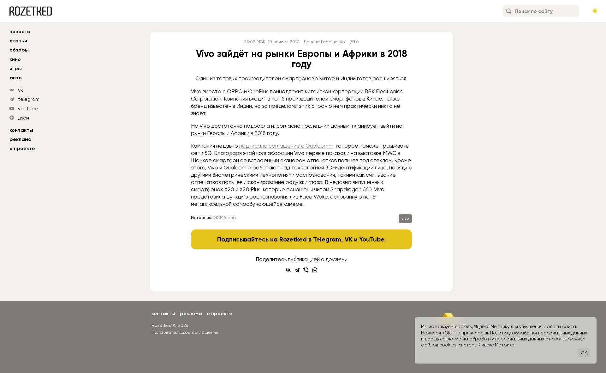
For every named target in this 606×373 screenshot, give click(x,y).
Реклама (20, 139)
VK (349, 239)
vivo (405, 218)
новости (19, 31)
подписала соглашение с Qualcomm (286, 146)
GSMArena (224, 217)
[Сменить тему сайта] (595, 11)
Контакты (21, 130)
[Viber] (306, 270)
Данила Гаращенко (324, 42)
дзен (23, 118)
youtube (28, 109)
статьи (18, 41)
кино (15, 59)
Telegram (327, 239)
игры (15, 68)
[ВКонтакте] (288, 270)
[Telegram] (297, 270)
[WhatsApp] (314, 270)
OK (584, 352)
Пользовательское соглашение (185, 332)
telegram (28, 99)
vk (20, 90)
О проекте (22, 148)
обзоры (19, 50)
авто (15, 78)
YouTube (371, 239)
